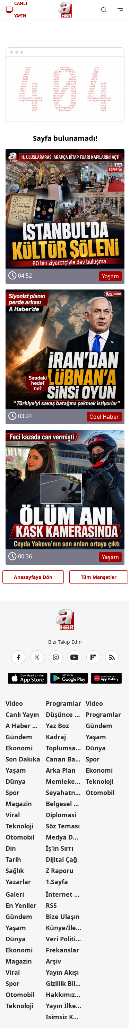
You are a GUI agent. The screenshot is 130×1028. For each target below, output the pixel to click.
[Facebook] (18, 657)
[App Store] (27, 678)
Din (11, 848)
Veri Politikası (65, 939)
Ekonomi (19, 748)
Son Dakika (23, 759)
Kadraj (56, 737)
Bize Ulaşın (63, 916)
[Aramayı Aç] (103, 10)
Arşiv (53, 961)
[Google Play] (69, 678)
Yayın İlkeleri (65, 1006)
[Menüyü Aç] (120, 10)
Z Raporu (59, 870)
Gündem (19, 737)
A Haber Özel (25, 725)
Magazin (19, 803)
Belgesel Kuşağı (65, 803)
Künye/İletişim (65, 927)
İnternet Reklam (65, 894)
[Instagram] (56, 657)
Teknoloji (19, 826)
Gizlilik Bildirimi (65, 983)
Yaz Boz (57, 725)
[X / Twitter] (37, 657)
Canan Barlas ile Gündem (65, 759)
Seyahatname (65, 792)
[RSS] (112, 657)
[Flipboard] (93, 657)
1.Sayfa (57, 882)
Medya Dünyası (65, 837)
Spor (12, 792)
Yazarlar (18, 882)
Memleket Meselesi (65, 781)
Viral (13, 815)
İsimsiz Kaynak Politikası (65, 1017)
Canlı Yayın (22, 714)
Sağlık (15, 870)
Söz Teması (63, 826)
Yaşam (16, 770)
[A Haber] (65, 9)
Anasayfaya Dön (33, 577)
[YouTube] (74, 657)
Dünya (16, 781)
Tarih (13, 859)
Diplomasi (61, 815)
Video (14, 703)
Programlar (63, 703)
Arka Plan (61, 770)
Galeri (15, 894)
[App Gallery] (106, 678)
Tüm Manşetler (98, 577)
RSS (51, 905)
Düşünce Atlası (65, 714)
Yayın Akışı (62, 972)
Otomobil (20, 837)
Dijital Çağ (61, 859)
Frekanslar (62, 950)
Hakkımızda (64, 994)
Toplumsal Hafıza (65, 748)
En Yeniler (21, 905)
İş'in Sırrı (59, 848)
